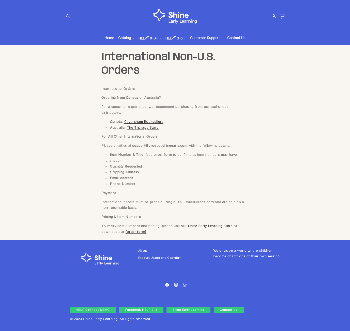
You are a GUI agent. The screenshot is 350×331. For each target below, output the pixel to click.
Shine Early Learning (188, 310)
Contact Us (229, 310)
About (142, 250)
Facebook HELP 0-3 (141, 310)
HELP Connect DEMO (93, 310)
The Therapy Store (143, 127)
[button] (68, 16)
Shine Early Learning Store (210, 226)
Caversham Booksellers (143, 122)
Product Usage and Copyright (159, 257)
